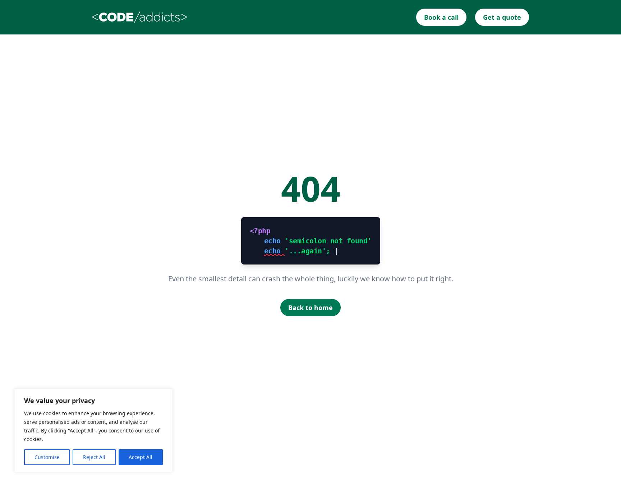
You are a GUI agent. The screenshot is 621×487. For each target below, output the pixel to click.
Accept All (140, 457)
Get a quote (502, 17)
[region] (93, 431)
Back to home (310, 307)
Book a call (441, 17)
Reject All (94, 457)
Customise (47, 457)
